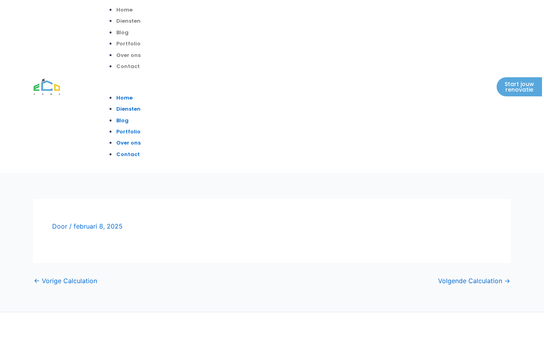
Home (124, 10)
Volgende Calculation (474, 281)
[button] (267, 86)
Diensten (128, 21)
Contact (128, 66)
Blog (122, 32)
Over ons (128, 55)
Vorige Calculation (65, 281)
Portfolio (128, 43)
